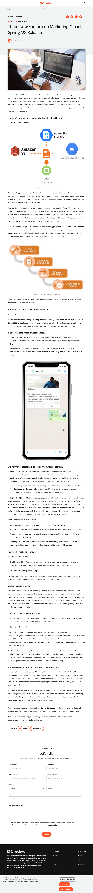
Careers (80, 860)
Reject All (64, 884)
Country (12, 795)
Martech (14, 728)
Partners (55, 860)
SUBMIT (46, 834)
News (25, 728)
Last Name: (50, 764)
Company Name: (51, 775)
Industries (55, 855)
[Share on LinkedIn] (67, 16)
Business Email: (14, 775)
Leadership (81, 855)
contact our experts (23, 720)
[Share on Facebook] (76, 16)
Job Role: (12, 785)
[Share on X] (71, 16)
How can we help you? (16, 805)
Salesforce (37, 728)
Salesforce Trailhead (18, 627)
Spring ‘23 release (48, 708)
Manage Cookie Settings (67, 879)
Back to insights (16, 17)
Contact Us (81, 865)
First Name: (13, 764)
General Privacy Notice (9, 881)
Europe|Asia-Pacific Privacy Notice (28, 881)
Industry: (49, 785)
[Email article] (80, 16)
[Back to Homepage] (46, 3)
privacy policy (52, 825)
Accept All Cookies (66, 889)
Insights (9, 9)
